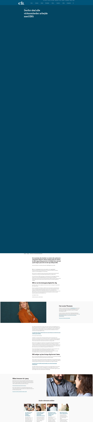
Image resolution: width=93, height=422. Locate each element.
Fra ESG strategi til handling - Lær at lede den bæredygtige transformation (69, 315)
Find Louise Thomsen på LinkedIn (64, 318)
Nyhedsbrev (63, 0)
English (73, 0)
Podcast (60, 0)
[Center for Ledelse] (21, 3)
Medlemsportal (57, 0)
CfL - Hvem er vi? (45, 0)
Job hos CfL (49, 0)
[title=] (73, 3)
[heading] (29, 407)
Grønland (71, 0)
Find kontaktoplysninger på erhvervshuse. (19, 385)
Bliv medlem (52, 0)
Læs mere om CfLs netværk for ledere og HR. (20, 391)
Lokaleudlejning (67, 0)
